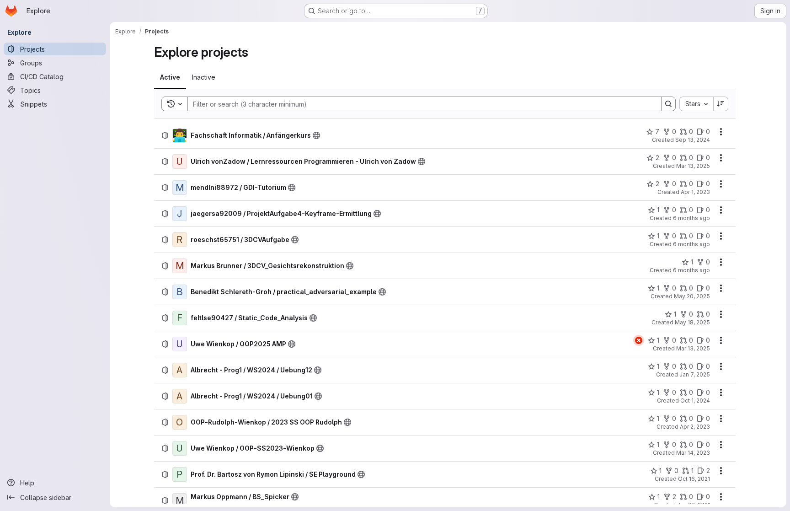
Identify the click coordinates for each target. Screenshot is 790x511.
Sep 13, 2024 (692, 139)
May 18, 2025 (692, 322)
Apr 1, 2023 (695, 191)
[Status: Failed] (638, 340)
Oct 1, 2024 (695, 400)
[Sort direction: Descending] (721, 104)
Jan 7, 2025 (694, 374)
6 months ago (691, 218)
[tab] (170, 77)
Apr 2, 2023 (695, 426)
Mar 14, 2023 (693, 452)
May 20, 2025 (692, 296)
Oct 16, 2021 (694, 478)
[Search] (668, 104)
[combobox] (696, 104)
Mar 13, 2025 (693, 165)
